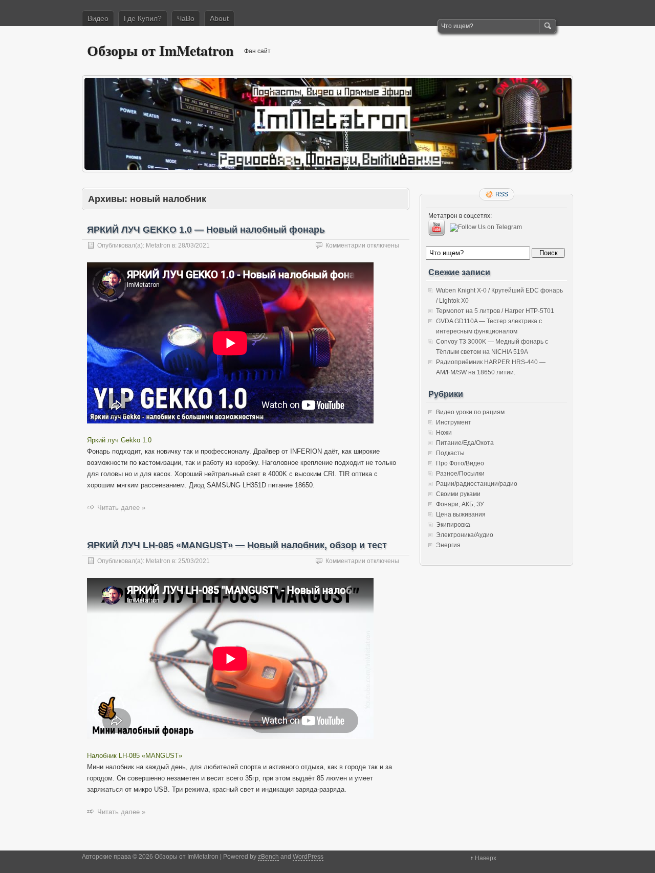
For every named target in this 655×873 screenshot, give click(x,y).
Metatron (158, 245)
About (219, 18)
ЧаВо (185, 18)
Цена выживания (461, 514)
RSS (501, 194)
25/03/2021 (194, 561)
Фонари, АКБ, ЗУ (460, 504)
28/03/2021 (194, 245)
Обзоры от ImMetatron (160, 50)
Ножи (444, 432)
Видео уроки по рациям (470, 412)
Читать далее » (121, 507)
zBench (268, 856)
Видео (98, 18)
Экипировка (453, 524)
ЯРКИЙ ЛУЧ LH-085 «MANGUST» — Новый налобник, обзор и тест (237, 545)
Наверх (485, 858)
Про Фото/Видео (460, 463)
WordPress (308, 856)
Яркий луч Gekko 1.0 (119, 440)
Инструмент (453, 422)
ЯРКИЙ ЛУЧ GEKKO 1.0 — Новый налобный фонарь (206, 230)
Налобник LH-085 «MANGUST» (134, 755)
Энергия (448, 545)
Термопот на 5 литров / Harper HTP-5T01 (495, 311)
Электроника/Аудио (464, 535)
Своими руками (458, 494)
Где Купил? (143, 18)
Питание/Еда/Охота (465, 442)
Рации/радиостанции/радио (476, 483)
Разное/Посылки (460, 473)
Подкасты (450, 453)
